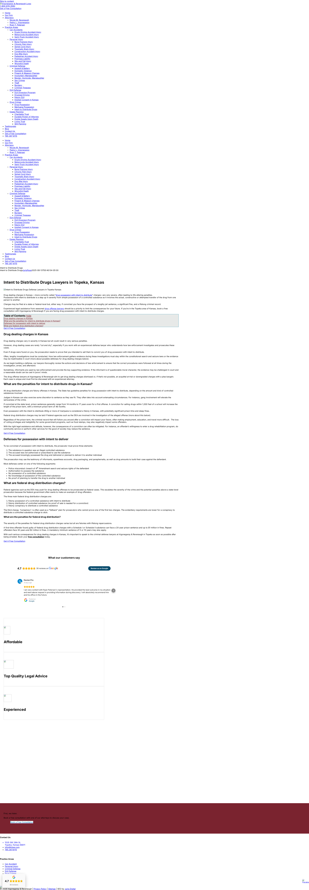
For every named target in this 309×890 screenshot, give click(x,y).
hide (28, 315)
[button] (14, 590)
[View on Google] (20, 581)
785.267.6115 (11, 849)
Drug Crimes (10, 873)
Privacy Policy (40, 889)
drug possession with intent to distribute (74, 295)
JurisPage (27, 270)
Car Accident (11, 864)
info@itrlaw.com (12, 847)
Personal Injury (11, 866)
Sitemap (52, 889)
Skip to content (7, 1)
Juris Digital (70, 889)
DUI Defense (10, 871)
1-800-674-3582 (7, 6)
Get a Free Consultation (10, 8)
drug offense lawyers (54, 308)
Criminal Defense (12, 869)
